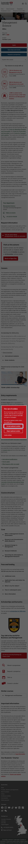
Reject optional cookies (13, 431)
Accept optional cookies (13, 426)
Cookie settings (8, 435)
